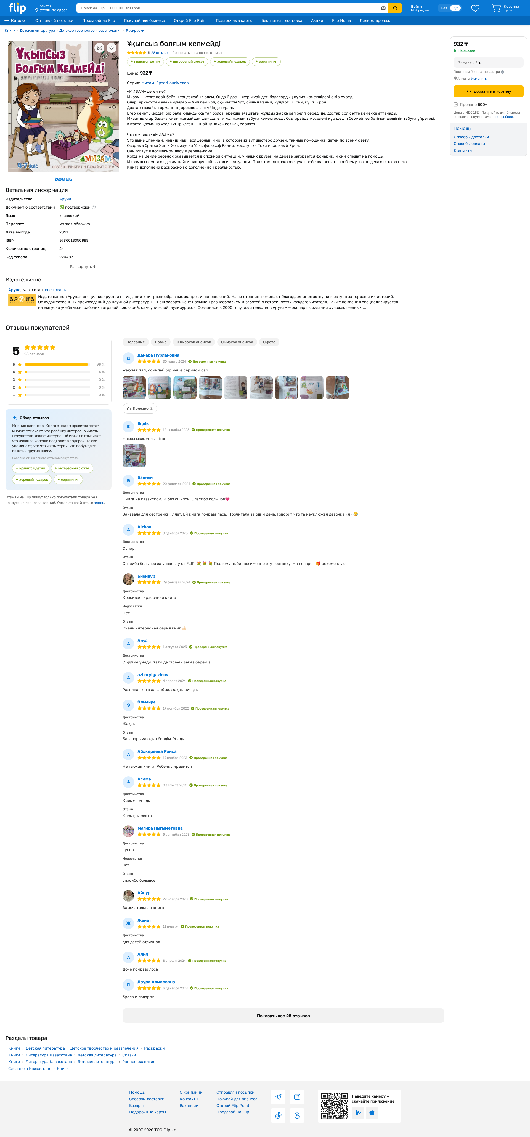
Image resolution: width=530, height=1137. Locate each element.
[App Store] (372, 1113)
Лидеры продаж (375, 20)
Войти (416, 6)
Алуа (142, 640)
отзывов (160, 53)
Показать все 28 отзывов (283, 1015)
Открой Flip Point (190, 20)
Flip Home (341, 20)
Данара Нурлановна (158, 354)
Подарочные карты (234, 20)
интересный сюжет (188, 61)
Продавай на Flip (98, 20)
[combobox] (232, 8)
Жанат (144, 920)
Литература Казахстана (49, 1055)
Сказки (129, 1055)
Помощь (137, 1092)
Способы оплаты (469, 143)
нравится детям (147, 61)
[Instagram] (297, 1097)
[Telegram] (278, 1097)
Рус (455, 8)
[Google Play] (358, 1113)
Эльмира (146, 701)
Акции (317, 20)
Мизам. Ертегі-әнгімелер (165, 82)
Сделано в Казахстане (29, 1068)
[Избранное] (475, 8)
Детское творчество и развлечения (90, 30)
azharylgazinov (152, 674)
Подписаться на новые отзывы (197, 53)
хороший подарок (231, 61)
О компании (191, 1092)
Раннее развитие (138, 1061)
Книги (10, 30)
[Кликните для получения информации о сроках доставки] (502, 72)
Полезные (135, 342)
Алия (142, 954)
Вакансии (189, 1105)
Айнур (143, 892)
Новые (161, 342)
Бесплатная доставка (281, 20)
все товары (56, 289)
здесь (99, 502)
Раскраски (135, 30)
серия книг (268, 61)
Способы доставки (471, 136)
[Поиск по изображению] (383, 8)
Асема (144, 778)
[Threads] (297, 1115)
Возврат (137, 1105)
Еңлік (143, 423)
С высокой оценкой (194, 342)
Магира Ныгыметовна (160, 827)
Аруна (65, 198)
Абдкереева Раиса (157, 751)
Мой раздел (420, 10)
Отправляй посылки (54, 20)
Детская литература (37, 30)
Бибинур (146, 575)
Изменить (479, 78)
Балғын (145, 477)
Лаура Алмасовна (156, 981)
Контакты (463, 150)
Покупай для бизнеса (144, 20)
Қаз (444, 8)
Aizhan (144, 526)
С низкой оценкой (237, 342)
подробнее (504, 116)
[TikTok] (278, 1115)
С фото (269, 342)
